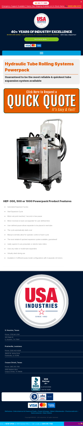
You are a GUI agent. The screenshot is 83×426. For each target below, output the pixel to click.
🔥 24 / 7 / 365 (41, 3)
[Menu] (41, 53)
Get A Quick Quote (40, 39)
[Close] (81, 423)
